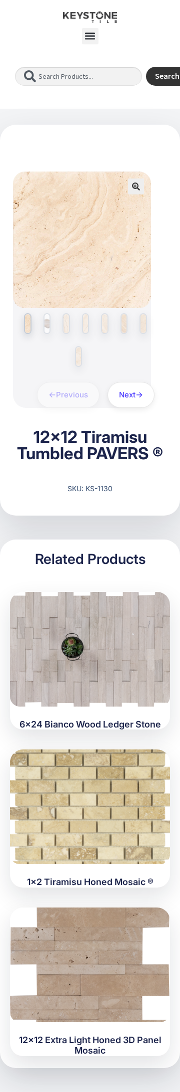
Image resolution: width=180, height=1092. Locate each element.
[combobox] (78, 76)
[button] (90, 36)
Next (127, 394)
